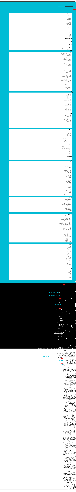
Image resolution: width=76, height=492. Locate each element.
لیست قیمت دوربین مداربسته (58, 333)
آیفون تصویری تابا (60, 330)
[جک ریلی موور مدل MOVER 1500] (54, 302)
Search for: (61, 353)
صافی (64, 284)
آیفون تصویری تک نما (60, 331)
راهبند (73, 160)
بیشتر (59, 308)
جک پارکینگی (72, 50)
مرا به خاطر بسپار (59, 357)
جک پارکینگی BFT (60, 324)
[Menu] (75, 281)
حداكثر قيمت (71, 284)
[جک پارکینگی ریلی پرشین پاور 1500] (54, 292)
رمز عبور (61, 356)
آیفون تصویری (72, 12)
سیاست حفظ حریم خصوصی (59, 337)
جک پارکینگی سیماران (59, 334)
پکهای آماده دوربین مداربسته (59, 332)
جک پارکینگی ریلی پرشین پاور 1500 (55, 295)
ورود (62, 358)
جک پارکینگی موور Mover (57, 304)
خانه (60, 283)
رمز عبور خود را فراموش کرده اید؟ (47, 356)
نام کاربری (61, 355)
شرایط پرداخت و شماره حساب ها (58, 339)
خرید (59, 298)
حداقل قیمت (74, 284)
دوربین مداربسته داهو (60, 322)
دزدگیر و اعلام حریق (71, 196)
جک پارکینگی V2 (60, 325)
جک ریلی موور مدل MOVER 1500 (55, 305)
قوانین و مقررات (60, 336)
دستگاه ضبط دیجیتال (60, 323)
